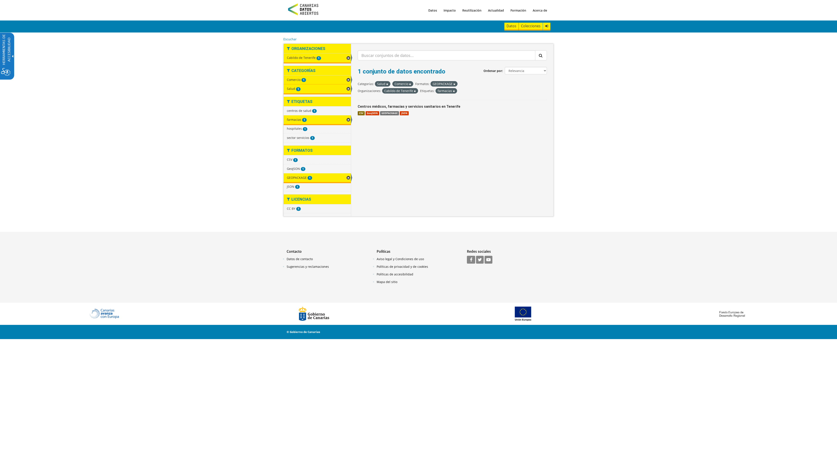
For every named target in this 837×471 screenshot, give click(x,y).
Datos (432, 10)
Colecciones (531, 26)
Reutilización (471, 10)
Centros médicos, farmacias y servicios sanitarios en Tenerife (409, 106)
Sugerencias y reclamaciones (308, 267)
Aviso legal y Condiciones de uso (400, 259)
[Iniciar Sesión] (546, 26)
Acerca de (540, 10)
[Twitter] (480, 260)
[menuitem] (432, 10)
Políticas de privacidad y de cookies (402, 267)
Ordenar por (492, 71)
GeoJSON (372, 113)
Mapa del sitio (387, 282)
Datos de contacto (300, 259)
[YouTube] (488, 260)
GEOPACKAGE (389, 113)
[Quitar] (387, 84)
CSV (361, 113)
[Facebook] (471, 260)
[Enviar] (541, 55)
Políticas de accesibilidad (395, 274)
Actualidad (496, 10)
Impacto (450, 10)
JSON (404, 113)
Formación (518, 10)
